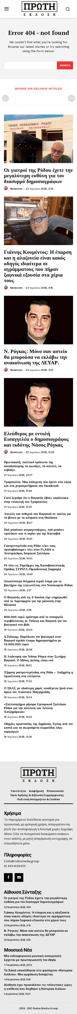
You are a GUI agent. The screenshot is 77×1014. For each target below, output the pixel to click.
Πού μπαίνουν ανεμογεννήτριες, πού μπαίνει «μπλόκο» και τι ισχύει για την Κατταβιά (34, 531)
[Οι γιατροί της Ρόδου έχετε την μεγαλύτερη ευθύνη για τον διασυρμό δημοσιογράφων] (38, 139)
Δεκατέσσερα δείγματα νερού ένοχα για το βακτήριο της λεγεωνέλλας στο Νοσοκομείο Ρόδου (38, 583)
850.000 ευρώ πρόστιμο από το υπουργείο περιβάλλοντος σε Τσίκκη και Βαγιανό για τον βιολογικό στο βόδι (35, 620)
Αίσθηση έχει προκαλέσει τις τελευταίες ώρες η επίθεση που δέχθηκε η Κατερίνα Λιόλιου (38, 987)
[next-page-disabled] (71, 98)
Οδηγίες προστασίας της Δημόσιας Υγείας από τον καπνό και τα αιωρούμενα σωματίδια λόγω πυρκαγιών (38, 727)
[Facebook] (8, 877)
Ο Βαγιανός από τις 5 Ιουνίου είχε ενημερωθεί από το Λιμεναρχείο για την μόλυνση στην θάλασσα (35, 601)
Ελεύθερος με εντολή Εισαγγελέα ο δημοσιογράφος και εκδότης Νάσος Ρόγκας (36, 439)
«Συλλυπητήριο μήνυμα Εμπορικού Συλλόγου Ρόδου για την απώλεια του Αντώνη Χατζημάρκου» (35, 708)
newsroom (16, 188)
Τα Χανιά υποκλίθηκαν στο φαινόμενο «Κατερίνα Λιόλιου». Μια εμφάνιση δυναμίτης (38, 972)
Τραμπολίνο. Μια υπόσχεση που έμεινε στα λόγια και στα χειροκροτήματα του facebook (37, 484)
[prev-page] (5, 98)
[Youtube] (19, 877)
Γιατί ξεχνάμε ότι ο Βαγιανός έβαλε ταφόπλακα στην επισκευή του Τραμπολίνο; (36, 499)
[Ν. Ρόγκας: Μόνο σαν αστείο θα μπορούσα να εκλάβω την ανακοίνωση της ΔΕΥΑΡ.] (38, 320)
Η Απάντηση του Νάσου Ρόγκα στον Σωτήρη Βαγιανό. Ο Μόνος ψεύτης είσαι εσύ (35, 658)
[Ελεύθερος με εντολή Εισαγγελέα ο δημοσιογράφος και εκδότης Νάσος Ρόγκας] (38, 402)
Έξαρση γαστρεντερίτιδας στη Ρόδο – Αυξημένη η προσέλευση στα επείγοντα (38, 674)
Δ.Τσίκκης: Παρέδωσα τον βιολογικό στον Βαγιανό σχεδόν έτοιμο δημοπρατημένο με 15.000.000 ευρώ (32, 640)
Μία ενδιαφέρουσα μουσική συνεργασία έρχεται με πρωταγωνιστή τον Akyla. (32, 958)
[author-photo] (6, 188)
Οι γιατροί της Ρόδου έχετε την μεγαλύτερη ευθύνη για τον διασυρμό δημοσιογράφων (38, 175)
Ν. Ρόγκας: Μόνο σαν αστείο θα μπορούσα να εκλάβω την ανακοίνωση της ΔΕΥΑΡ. (35, 357)
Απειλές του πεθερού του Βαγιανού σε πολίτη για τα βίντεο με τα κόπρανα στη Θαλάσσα (37, 515)
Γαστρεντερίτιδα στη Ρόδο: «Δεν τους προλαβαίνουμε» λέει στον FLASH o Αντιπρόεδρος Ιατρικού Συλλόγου (29, 549)
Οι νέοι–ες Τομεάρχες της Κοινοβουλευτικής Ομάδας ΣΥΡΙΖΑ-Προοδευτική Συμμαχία (34, 567)
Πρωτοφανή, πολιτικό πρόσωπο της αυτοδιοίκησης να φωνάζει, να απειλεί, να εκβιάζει (32, 466)
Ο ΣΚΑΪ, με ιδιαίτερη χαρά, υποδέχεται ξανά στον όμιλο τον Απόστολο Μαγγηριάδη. (38, 690)
